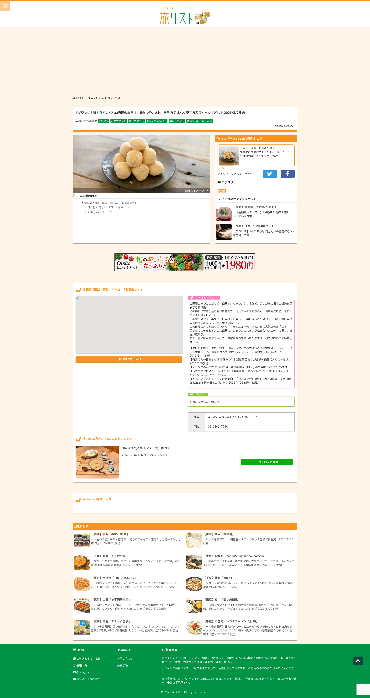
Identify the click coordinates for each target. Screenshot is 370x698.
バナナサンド (118, 120)
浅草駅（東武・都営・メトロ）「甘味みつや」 (110, 202)
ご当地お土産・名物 (88, 658)
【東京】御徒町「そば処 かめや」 (255, 207)
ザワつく (103, 120)
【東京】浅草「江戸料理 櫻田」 (253, 226)
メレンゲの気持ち (157, 120)
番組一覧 (81, 665)
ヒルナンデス (136, 120)
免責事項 (122, 665)
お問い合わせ (125, 658)
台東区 (222, 190)
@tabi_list (83, 672)
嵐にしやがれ (176, 120)
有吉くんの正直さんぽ (199, 120)
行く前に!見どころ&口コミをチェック (109, 207)
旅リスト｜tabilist (88, 679)
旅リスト (177, 692)
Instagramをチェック (100, 212)
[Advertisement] (185, 62)
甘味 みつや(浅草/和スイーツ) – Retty (145, 448)
